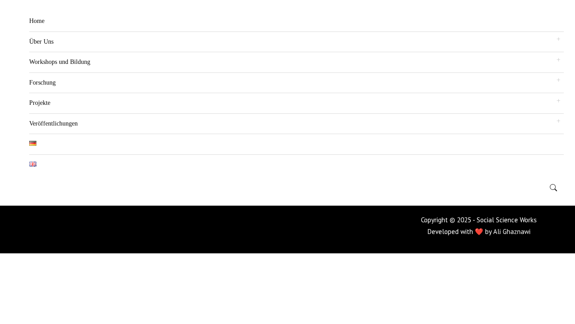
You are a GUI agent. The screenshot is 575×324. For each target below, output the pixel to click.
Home (36, 21)
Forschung (42, 82)
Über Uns (41, 41)
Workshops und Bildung (59, 61)
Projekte (39, 102)
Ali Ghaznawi (512, 231)
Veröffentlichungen (53, 123)
